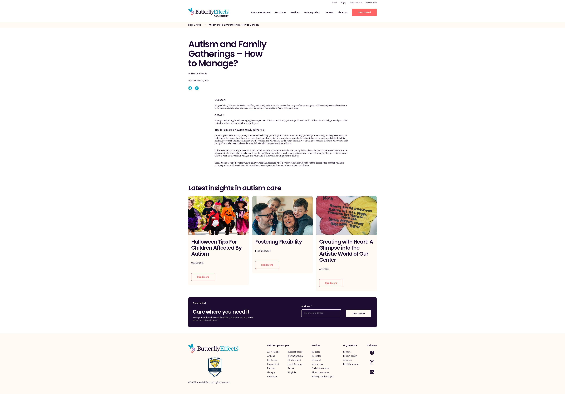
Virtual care (317, 364)
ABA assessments (320, 372)
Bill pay (343, 3)
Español (347, 351)
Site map (347, 360)
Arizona (271, 356)
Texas (291, 368)
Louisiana (272, 376)
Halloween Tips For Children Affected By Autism (216, 248)
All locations (273, 351)
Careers (329, 12)
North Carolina (295, 356)
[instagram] (372, 362)
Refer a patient (312, 12)
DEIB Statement (351, 364)
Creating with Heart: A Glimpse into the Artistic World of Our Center (346, 251)
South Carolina (295, 364)
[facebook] (372, 352)
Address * (306, 306)
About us (343, 12)
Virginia (292, 372)
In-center (316, 356)
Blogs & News (194, 24)
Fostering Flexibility (278, 241)
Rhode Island (294, 360)
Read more (203, 276)
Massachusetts (295, 351)
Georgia (271, 372)
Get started (364, 12)
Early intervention (321, 368)
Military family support (323, 376)
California (272, 360)
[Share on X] (197, 88)
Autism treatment (261, 12)
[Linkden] (372, 372)
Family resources (355, 3)
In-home (316, 351)
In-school (316, 360)
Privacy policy (350, 356)
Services (295, 12)
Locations (280, 12)
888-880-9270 (371, 3)
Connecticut (273, 364)
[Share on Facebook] (190, 88)
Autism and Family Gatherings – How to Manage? (234, 24)
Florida (271, 368)
